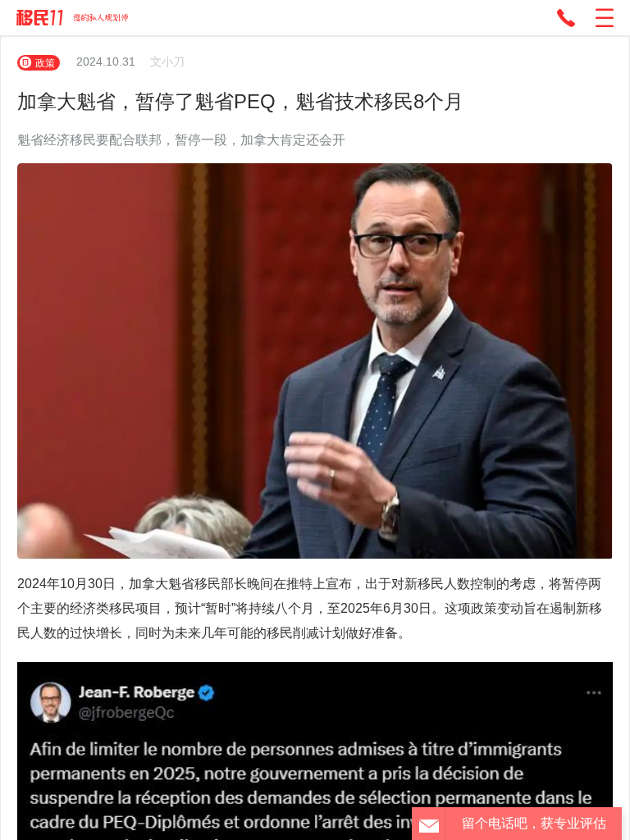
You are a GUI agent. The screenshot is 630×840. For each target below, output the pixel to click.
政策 (45, 62)
